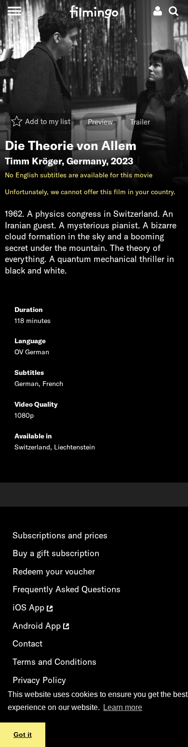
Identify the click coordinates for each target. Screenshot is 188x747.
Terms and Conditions (54, 661)
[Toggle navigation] (14, 11)
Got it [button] (22, 734)
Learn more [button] (122, 707)
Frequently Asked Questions (67, 589)
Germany (86, 161)
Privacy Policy (39, 679)
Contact (27, 643)
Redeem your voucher (54, 571)
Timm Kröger (33, 161)
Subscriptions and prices (60, 535)
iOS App (30, 607)
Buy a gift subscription (56, 553)
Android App (38, 625)
